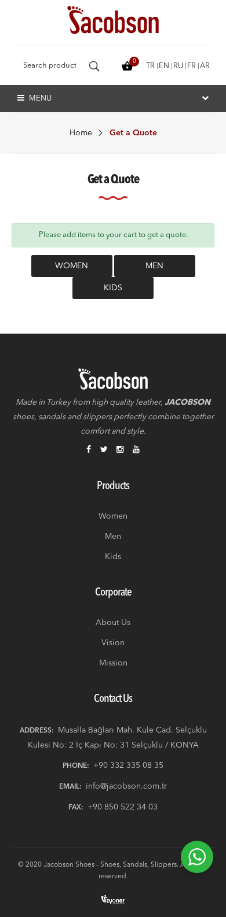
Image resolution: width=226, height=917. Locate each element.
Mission (113, 663)
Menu (39, 98)
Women (71, 266)
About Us (113, 623)
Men (154, 266)
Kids (113, 288)
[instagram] (120, 450)
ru (178, 66)
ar (205, 66)
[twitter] (104, 450)
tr (150, 66)
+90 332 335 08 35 (128, 765)
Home (81, 133)
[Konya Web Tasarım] (113, 899)
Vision (113, 643)
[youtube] (136, 450)
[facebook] (89, 450)
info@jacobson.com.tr (126, 786)
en (164, 66)
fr (191, 66)
